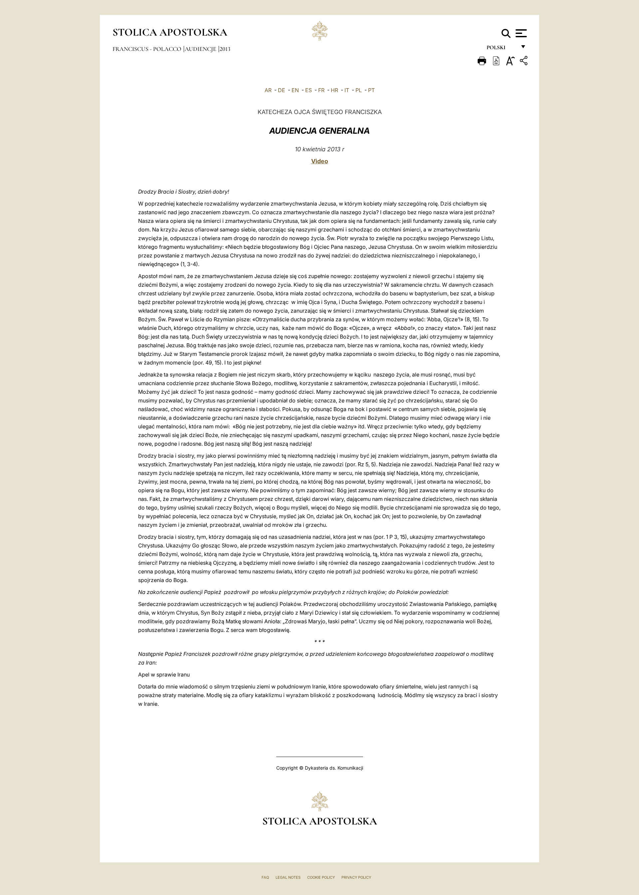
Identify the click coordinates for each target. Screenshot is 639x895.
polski (501, 49)
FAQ (265, 877)
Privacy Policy (356, 877)
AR (268, 90)
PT (371, 90)
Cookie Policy (321, 877)
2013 (225, 49)
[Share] (524, 62)
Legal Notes (288, 877)
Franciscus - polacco (147, 49)
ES (308, 90)
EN (295, 90)
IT (346, 90)
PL (358, 90)
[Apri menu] (520, 33)
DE (281, 90)
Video (319, 161)
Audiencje (201, 49)
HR (334, 90)
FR (321, 90)
